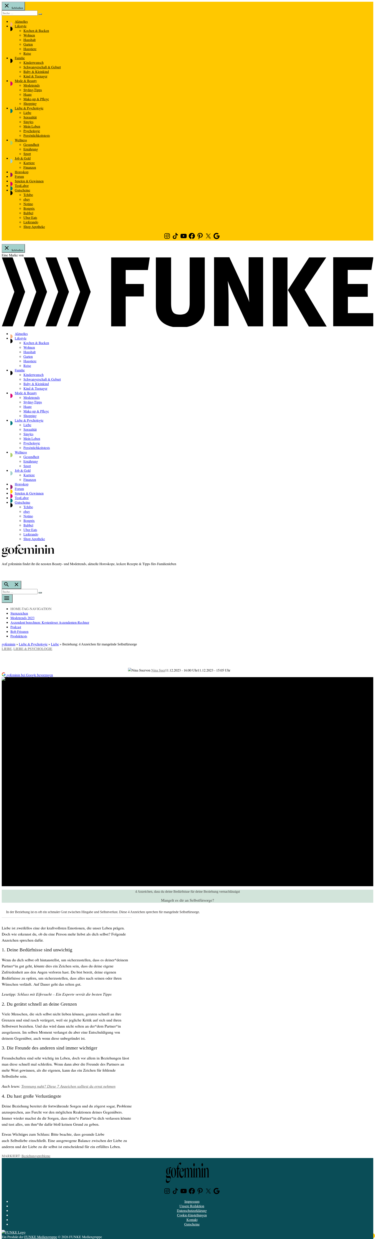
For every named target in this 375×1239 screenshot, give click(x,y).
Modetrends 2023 (22, 617)
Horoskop (21, 172)
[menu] (7, 598)
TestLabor (22, 185)
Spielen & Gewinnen (29, 181)
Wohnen (29, 35)
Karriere (29, 162)
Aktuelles (21, 21)
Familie (20, 58)
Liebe (27, 112)
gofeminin (8, 644)
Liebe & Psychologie (29, 108)
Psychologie (31, 131)
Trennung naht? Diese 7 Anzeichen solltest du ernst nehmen (68, 1086)
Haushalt (29, 39)
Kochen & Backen (36, 30)
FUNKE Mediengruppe (40, 1236)
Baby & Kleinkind (36, 71)
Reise (27, 53)
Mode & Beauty (26, 80)
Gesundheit (31, 144)
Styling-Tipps (32, 89)
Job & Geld (23, 158)
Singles (28, 121)
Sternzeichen (19, 613)
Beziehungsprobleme (35, 1155)
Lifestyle (20, 26)
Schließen (17, 8)
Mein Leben (31, 126)
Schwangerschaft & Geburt (42, 67)
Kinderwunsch (33, 62)
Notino (28, 203)
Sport (27, 153)
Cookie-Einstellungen (192, 1215)
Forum (19, 176)
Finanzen (29, 167)
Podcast (15, 627)
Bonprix (29, 208)
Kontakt (191, 1219)
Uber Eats (30, 217)
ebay (26, 199)
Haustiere (29, 48)
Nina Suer (158, 670)
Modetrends (31, 85)
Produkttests (18, 636)
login (4, 572)
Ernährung (30, 149)
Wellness (21, 140)
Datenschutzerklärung (192, 1210)
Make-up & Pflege (36, 99)
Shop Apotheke (34, 226)
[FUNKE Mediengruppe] (13, 1232)
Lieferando (30, 222)
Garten (28, 44)
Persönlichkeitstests (36, 135)
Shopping (30, 103)
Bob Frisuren (19, 631)
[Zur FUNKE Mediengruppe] (187, 325)
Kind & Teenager (35, 76)
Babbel (28, 213)
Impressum (191, 1201)
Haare (27, 94)
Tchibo (28, 194)
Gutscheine (22, 190)
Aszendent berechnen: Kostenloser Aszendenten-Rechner (49, 622)
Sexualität (30, 117)
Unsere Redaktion (191, 1206)
